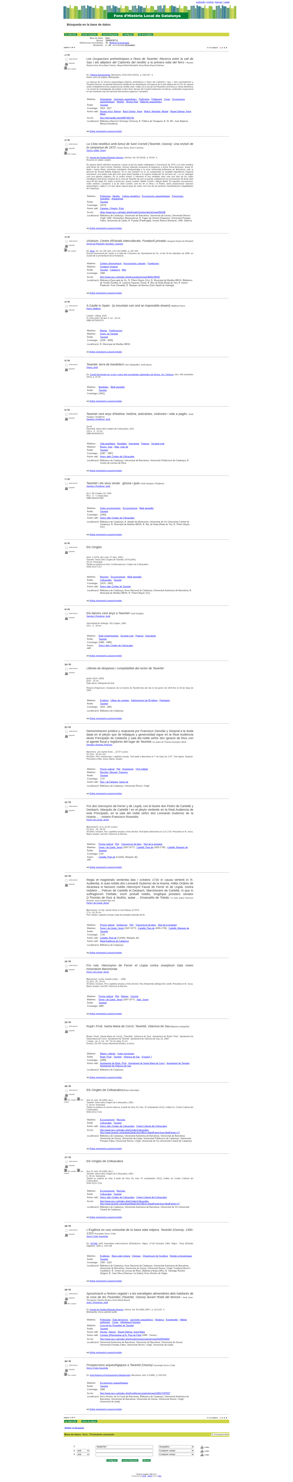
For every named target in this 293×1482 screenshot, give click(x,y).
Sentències (122, 925)
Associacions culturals (134, 263)
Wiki (159, 1476)
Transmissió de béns (131, 844)
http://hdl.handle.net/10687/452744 (117, 118)
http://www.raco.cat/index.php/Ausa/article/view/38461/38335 (130, 277)
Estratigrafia (172, 1319)
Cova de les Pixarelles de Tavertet (117, 1325)
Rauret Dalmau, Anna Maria (131, 1332)
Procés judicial (107, 769)
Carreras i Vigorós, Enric (112, 208)
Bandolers (104, 387)
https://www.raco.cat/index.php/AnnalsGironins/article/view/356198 (132, 212)
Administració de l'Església (144, 700)
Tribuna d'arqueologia (100, 75)
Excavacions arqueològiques (156, 196)
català (227, 2)
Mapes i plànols (107, 1053)
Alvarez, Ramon (108, 1332)
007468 (93, 1243)
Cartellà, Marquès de (177, 847)
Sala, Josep (142, 999)
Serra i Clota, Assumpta (97, 1236)
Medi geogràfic (118, 387)
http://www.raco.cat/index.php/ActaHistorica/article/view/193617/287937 (135, 1393)
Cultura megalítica (131, 196)
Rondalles (122, 443)
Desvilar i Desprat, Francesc (99, 745)
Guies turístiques (126, 1053)
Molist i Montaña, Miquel (156, 111)
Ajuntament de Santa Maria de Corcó (146, 1063)
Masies (103, 330)
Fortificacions (115, 330)
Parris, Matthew (93, 308)
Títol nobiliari (141, 769)
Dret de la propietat (153, 844)
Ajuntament (127, 769)
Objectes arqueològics (151, 102)
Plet (118, 769)
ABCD (150, 1476)
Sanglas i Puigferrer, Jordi (98, 419)
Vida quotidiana (107, 443)
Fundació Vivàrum (109, 266)
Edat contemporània (108, 636)
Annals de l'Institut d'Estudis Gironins (107, 157)
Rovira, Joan (106, 447)
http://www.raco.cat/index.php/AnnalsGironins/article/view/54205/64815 (135, 1339)
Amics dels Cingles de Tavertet (115, 586)
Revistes (104, 577)
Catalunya (115, 270)
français (218, 2)
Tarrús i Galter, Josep (96, 150)
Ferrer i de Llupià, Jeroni (97, 820)
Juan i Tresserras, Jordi (97, 1302)
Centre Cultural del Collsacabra (151, 1126)
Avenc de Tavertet (109, 334)
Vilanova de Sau (132, 1057)
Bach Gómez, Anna (132, 111)
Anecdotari (134, 443)
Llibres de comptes (120, 700)
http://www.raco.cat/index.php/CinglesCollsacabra (124, 1130)
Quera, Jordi (92, 367)
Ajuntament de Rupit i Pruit (113, 1063)
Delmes (125, 996)
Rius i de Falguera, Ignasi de (114, 782)
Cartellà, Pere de (145, 847)
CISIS (144, 1476)
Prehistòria (144, 99)
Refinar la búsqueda (119, 43)
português (200, 2)
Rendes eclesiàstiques (181, 1256)
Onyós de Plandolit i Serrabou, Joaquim (104, 244)
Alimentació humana (130, 1322)
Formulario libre (221, 1434)
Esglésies (105, 1256)
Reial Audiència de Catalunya (114, 941)
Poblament (156, 99)
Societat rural (157, 443)
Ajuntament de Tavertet (178, 1063)
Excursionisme (130, 508)
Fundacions (153, 263)
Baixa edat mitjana (121, 1256)
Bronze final (132, 102)
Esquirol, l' (147, 1057)
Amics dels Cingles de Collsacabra (117, 456)
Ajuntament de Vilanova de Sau (115, 1066)
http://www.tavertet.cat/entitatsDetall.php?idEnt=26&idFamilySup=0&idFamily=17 (140, 1132)
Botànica (159, 1319)
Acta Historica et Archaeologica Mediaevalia (110, 1375)
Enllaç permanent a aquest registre (106, 131)
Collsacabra (106, 580)
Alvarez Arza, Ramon (110, 111)
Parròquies (165, 700)
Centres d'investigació (111, 263)
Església (104, 700)
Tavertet (104, 105)
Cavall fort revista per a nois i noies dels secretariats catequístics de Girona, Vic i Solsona (131, 374)
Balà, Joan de (121, 447)
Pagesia (145, 443)
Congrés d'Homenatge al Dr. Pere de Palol (120, 1335)
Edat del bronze (120, 1319)
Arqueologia (106, 99)
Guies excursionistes (110, 508)
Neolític (120, 102)
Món (124, 270)
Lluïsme (134, 996)
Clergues (136, 1256)
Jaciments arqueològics (125, 99)
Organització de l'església (155, 1256)
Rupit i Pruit (106, 1057)
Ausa (92, 251)
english (210, 2)
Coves (167, 99)
